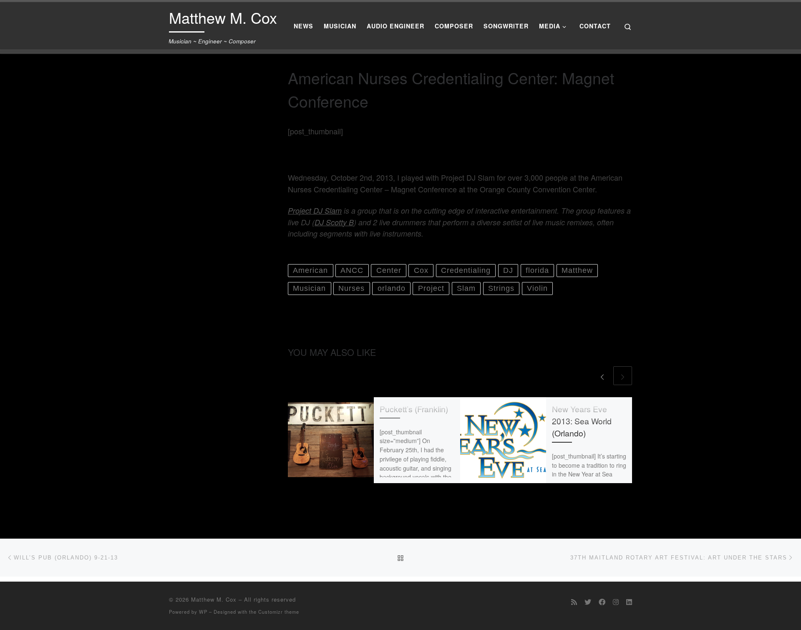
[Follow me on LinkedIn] (629, 602)
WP (203, 611)
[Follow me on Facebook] (602, 602)
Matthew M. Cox (214, 599)
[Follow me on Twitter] (587, 602)
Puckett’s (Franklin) (414, 409)
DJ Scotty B (334, 222)
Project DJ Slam (315, 210)
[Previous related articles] (602, 375)
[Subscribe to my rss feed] (574, 602)
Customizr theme (278, 611)
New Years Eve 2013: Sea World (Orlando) (582, 421)
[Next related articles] (622, 375)
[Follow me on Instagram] (616, 602)
